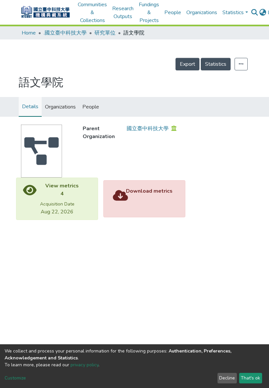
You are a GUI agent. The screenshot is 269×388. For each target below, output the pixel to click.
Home (29, 32)
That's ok (250, 378)
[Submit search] (255, 12)
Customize (15, 378)
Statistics (215, 64)
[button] (263, 12)
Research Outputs (123, 12)
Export (187, 64)
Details (30, 106)
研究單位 (104, 32)
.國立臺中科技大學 (65, 32)
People (172, 12)
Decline (227, 378)
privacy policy (84, 365)
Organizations (201, 12)
